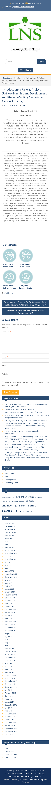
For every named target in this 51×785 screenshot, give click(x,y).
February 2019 (10, 610)
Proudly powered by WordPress (16, 779)
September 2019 (11, 601)
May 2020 (8, 583)
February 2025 (10, 532)
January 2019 (10, 613)
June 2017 (8, 639)
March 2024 (9, 535)
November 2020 (11, 574)
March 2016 (9, 672)
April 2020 (8, 586)
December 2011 (11, 729)
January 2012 (10, 726)
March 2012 (9, 720)
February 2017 (10, 651)
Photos (7, 477)
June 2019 (8, 604)
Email (4, 365)
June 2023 (8, 541)
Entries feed (9, 751)
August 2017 (9, 633)
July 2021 (8, 562)
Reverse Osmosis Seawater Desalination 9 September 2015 (25, 311)
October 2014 (10, 696)
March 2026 (9, 523)
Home (9, 771)
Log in (7, 748)
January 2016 (10, 678)
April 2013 (8, 711)
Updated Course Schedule (23, 7)
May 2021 (8, 568)
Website (5, 374)
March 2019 (9, 607)
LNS (23, 105)
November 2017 (11, 630)
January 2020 (10, 592)
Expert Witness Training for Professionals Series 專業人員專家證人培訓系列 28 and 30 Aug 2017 (25, 303)
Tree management (27, 511)
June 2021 (8, 565)
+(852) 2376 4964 (18, 3)
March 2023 (9, 547)
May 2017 (8, 642)
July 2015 (8, 690)
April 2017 (8, 645)
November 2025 (11, 529)
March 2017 (9, 648)
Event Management (14, 773)
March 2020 (9, 589)
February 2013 (10, 714)
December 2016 (11, 657)
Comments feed (11, 754)
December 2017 (11, 627)
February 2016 (10, 675)
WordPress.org (10, 757)
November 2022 (11, 553)
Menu (28, 70)
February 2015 (10, 693)
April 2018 (8, 618)
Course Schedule (21, 771)
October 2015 (10, 684)
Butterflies (12, 497)
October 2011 (10, 734)
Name (5, 357)
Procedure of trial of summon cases (13, 501)
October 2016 (10, 660)
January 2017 (10, 654)
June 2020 (8, 580)
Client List (28, 773)
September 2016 (11, 663)
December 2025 (11, 526)
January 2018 (10, 624)
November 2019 (11, 595)
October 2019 (10, 598)
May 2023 (8, 544)
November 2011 (11, 732)
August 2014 (9, 699)
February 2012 (10, 723)
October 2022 (10, 556)
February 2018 (10, 621)
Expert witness (25, 496)
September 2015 (11, 687)
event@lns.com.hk (34, 3)
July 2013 (8, 708)
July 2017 (8, 636)
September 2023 (11, 538)
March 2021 (9, 571)
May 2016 (8, 669)
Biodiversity (5, 497)
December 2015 (11, 681)
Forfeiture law (39, 497)
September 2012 (11, 717)
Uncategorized (10, 480)
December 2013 (11, 705)
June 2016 (8, 666)
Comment (6, 331)
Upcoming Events (11, 482)
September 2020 (11, 577)
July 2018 (8, 616)
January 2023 (10, 550)
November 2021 (11, 559)
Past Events (7, 78)
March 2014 (9, 702)
